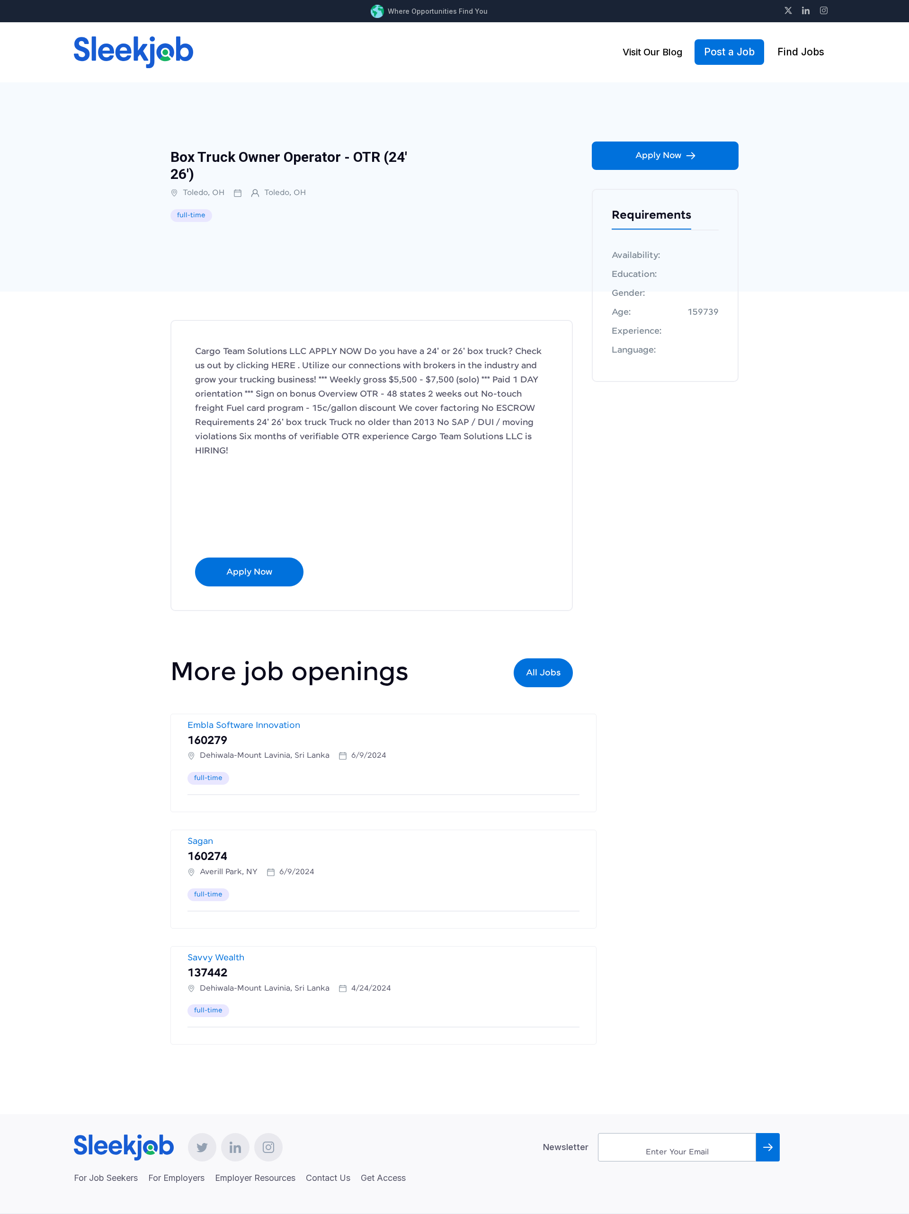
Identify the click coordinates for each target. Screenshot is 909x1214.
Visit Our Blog (652, 52)
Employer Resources (255, 1178)
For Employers (176, 1178)
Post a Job (729, 52)
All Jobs (543, 673)
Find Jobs (800, 52)
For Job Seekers (106, 1178)
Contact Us (328, 1178)
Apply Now (249, 572)
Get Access (383, 1178)
